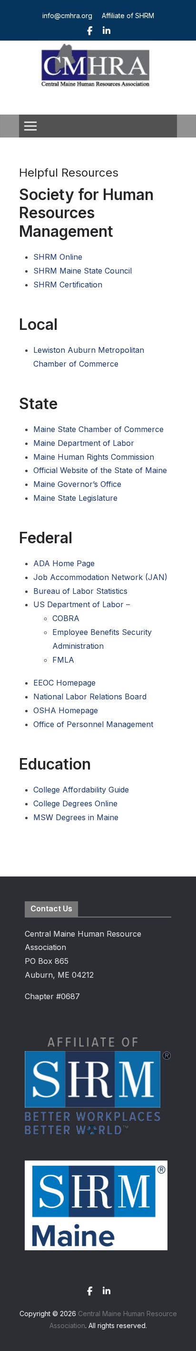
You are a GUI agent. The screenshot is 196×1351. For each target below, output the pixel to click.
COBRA (65, 618)
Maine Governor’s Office (77, 484)
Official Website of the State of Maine (100, 470)
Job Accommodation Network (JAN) (100, 577)
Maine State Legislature (75, 498)
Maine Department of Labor (83, 443)
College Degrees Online (75, 803)
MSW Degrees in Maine (75, 817)
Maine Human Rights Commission (93, 457)
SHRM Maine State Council (82, 270)
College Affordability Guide (81, 789)
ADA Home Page (64, 563)
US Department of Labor (78, 604)
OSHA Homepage (65, 710)
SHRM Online (57, 257)
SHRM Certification (67, 284)
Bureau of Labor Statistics (80, 591)
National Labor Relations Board (90, 696)
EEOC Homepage (64, 682)
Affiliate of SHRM (128, 15)
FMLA (63, 660)
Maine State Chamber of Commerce (98, 429)
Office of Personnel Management (93, 724)
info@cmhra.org (67, 15)
